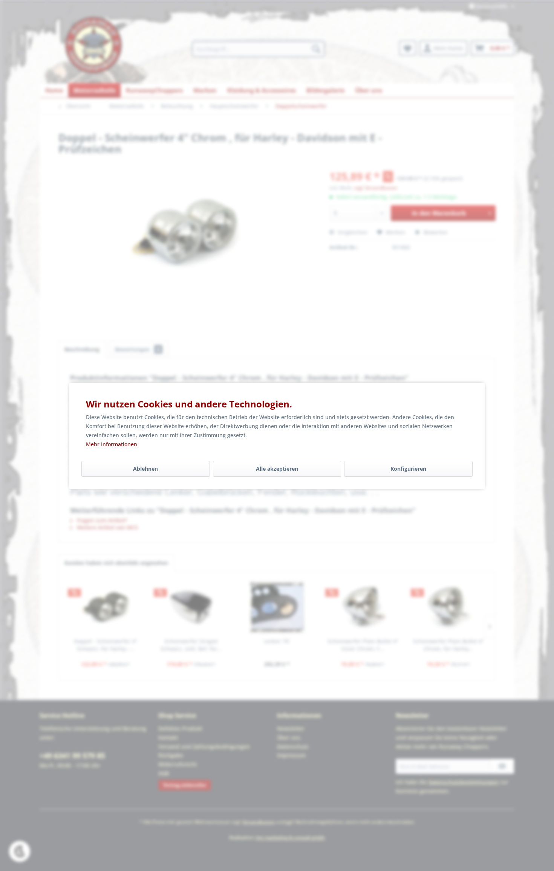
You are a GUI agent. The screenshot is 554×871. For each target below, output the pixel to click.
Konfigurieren (408, 468)
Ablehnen (145, 468)
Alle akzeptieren (277, 468)
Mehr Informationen (111, 444)
